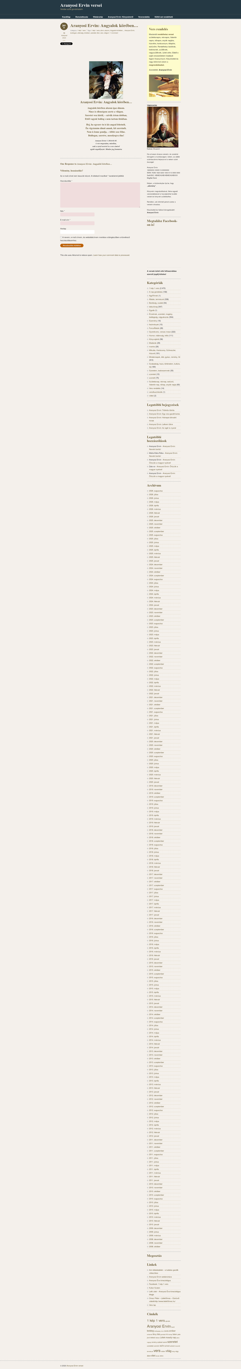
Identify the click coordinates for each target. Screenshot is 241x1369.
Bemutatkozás (81, 16)
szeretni (156, 1346)
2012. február (154, 1132)
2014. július (153, 1025)
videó (151, 395)
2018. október (154, 837)
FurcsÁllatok (154, 328)
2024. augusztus (156, 579)
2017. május (154, 900)
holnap (170, 1334)
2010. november (155, 1187)
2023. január (154, 649)
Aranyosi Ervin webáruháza (160, 1276)
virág (173, 1351)
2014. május (154, 1032)
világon (106, 33)
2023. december (155, 608)
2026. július (153, 494)
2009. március (155, 1235)
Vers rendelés (154, 388)
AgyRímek (153, 295)
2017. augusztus (156, 889)
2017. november (155, 877)
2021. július (153, 715)
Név (62, 211)
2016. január (154, 959)
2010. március (155, 1217)
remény (154, 1342)
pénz (177, 1338)
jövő (148, 1337)
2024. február (154, 601)
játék (178, 1334)
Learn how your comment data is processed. (111, 255)
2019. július (153, 804)
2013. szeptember (156, 1062)
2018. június (154, 852)
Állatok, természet (156, 299)
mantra (152, 346)
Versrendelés (144, 16)
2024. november (155, 568)
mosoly (169, 1337)
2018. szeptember (156, 841)
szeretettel (150, 1346)
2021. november (155, 700)
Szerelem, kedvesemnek (159, 370)
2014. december (155, 1007)
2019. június (154, 807)
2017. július (153, 892)
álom (102, 30)
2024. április (154, 594)
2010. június (154, 1206)
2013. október (154, 1058)
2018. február (154, 866)
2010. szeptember (156, 1195)
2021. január (154, 737)
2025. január (154, 560)
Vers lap (152, 1305)
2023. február (154, 645)
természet (150, 1351)
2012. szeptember (156, 1106)
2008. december (155, 1239)
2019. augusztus (156, 800)
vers (101, 33)
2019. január (154, 826)
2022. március (155, 686)
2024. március (155, 597)
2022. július (153, 671)
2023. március (155, 642)
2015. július (153, 981)
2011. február (154, 1176)
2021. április (154, 726)
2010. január (154, 1224)
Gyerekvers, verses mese (160, 331)
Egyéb (151, 310)
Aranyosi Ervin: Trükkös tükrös (161, 410)
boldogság (157, 1331)
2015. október (154, 970)
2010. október (154, 1191)
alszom (107, 30)
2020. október (154, 748)
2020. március (155, 774)
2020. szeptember (156, 752)
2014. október (154, 1014)
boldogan (73, 33)
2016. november (155, 922)
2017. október (154, 881)
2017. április (154, 903)
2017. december (155, 874)
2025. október (154, 527)
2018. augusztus (156, 844)
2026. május (154, 501)
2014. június (154, 1029)
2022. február (154, 689)
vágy (176, 1351)
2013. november (155, 1054)
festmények (154, 324)
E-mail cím (65, 219)
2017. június (154, 896)
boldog (150, 1330)
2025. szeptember (156, 531)
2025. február (154, 557)
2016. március (155, 951)
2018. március (155, 863)
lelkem (158, 1338)
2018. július (153, 848)
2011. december (155, 1139)
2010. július (153, 1202)
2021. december (155, 697)
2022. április (154, 682)
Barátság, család (156, 302)
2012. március (155, 1128)
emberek (149, 1334)
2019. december (155, 785)
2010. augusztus (156, 1198)
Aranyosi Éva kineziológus (160, 1280)
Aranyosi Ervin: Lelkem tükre (161, 424)
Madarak (152, 343)
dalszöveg (153, 306)
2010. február (154, 1220)
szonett (152, 377)
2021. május (154, 723)
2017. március (155, 907)
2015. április (154, 992)
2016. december (155, 918)
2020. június (154, 763)
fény (155, 1334)
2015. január (154, 1003)
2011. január (154, 1180)
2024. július (153, 583)
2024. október (154, 571)
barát (172, 1327)
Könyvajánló (154, 339)
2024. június (154, 586)
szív (162, 1345)
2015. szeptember (156, 973)
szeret (165, 1342)
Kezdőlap (66, 16)
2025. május (154, 546)
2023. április (154, 638)
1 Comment (114, 33)
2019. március (155, 818)
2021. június (154, 719)
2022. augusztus (156, 667)
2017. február (154, 911)
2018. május (154, 855)
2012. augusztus (156, 1110)
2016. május (154, 944)
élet (153, 1355)
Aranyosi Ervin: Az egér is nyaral (162, 428)
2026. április (154, 505)
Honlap (63, 228)
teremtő (177, 1346)
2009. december (155, 1228)
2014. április (154, 1036)
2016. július (153, 936)
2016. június (154, 940)
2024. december (155, 564)
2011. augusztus (156, 1154)
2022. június (154, 675)
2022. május (154, 678)
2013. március (155, 1084)
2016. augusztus (156, 933)
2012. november (155, 1099)
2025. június (154, 542)
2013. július (153, 1069)
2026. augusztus (156, 490)
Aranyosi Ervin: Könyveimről (120, 16)
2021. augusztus (156, 712)
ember (172, 1330)
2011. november (155, 1143)
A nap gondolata (155, 291)
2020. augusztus (156, 756)
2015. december (155, 962)
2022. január (154, 693)
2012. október (154, 1102)
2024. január (154, 605)
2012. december (155, 1095)
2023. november (155, 612)
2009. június (154, 1231)
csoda (166, 1331)
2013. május (154, 1077)
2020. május (154, 767)
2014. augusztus (156, 1021)
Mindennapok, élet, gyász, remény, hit (164, 357)
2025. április (154, 549)
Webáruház (98, 16)
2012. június (154, 1117)
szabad (159, 1342)
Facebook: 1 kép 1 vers (158, 1284)
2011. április (154, 1169)
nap (174, 1337)
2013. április (154, 1080)
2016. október (154, 925)
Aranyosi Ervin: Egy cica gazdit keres (164, 413)
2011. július (153, 1158)
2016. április (154, 948)
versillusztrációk (155, 392)
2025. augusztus (156, 535)
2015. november (155, 966)
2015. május (154, 988)
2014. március (155, 1040)
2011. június (154, 1161)
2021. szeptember (156, 708)
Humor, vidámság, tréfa (158, 335)
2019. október (154, 793)
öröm (161, 1356)
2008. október (154, 1246)
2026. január (154, 516)
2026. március (155, 509)
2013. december (155, 1051)
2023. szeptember (156, 619)
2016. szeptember (156, 929)
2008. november (155, 1242)
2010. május (154, 1209)
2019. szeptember (156, 796)
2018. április (154, 859)
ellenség (80, 33)
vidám (163, 1351)
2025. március (155, 553)
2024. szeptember (156, 575)
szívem (172, 1346)
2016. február (154, 955)
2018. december (155, 830)
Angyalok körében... (117, 30)
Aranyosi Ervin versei (81, 5)
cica (162, 1331)
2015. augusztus (156, 977)
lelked (152, 1337)
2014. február (154, 1043)
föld (158, 1334)
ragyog (149, 1342)
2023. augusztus (156, 623)
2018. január (154, 870)
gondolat (163, 1334)
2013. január (154, 1091)
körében (87, 33)
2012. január (154, 1136)
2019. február (154, 822)
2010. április (154, 1213)
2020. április (154, 771)
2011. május (154, 1165)
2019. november (155, 789)
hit (167, 1334)
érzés (157, 1356)
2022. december (155, 653)
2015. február (154, 999)
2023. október (154, 616)
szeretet (93, 33)
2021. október (154, 704)
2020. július (153, 759)
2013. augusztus (156, 1065)
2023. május (154, 634)
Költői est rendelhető (164, 16)
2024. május (154, 590)
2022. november (155, 656)
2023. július (153, 627)
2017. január (154, 914)
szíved (167, 1346)
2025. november (155, 524)
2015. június (154, 984)
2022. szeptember (156, 664)
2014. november (155, 1010)
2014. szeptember (156, 1018)
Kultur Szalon (154, 1287)
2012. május (154, 1121)
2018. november (155, 833)
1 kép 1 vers (81, 30)
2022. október (154, 660)
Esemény (153, 320)
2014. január (154, 1047)
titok (98, 33)
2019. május (154, 811)
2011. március (155, 1172)
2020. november (155, 745)
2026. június (154, 498)
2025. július (153, 538)
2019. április (154, 815)
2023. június (154, 630)
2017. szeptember (156, 885)
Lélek (162, 1337)
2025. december (155, 520)
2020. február (154, 778)
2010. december (155, 1183)
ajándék (167, 1321)
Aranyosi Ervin (129, 30)
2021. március (155, 730)
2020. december (155, 741)
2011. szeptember (156, 1150)
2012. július (153, 1113)
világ (168, 1351)
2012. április (154, 1124)
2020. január (154, 782)
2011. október (154, 1147)
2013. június (154, 1073)
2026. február (154, 512)
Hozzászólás (66, 180)
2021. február (154, 734)
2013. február (154, 1088)
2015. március (155, 995)
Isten (175, 1334)
